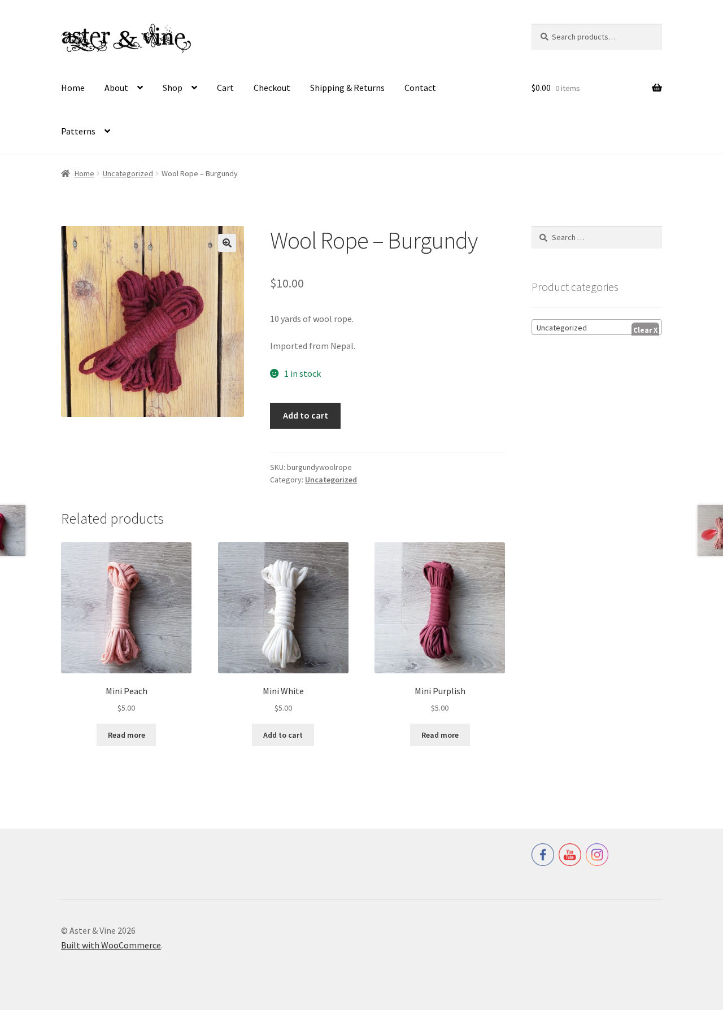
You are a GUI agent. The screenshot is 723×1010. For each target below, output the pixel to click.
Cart (225, 87)
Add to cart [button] (283, 735)
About (116, 87)
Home (73, 87)
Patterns (78, 131)
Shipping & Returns (347, 87)
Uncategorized (128, 173)
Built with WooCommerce (111, 945)
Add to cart (305, 415)
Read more (126, 735)
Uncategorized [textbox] (562, 328)
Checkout (272, 87)
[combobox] (597, 327)
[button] (227, 243)
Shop (172, 87)
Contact (420, 87)
